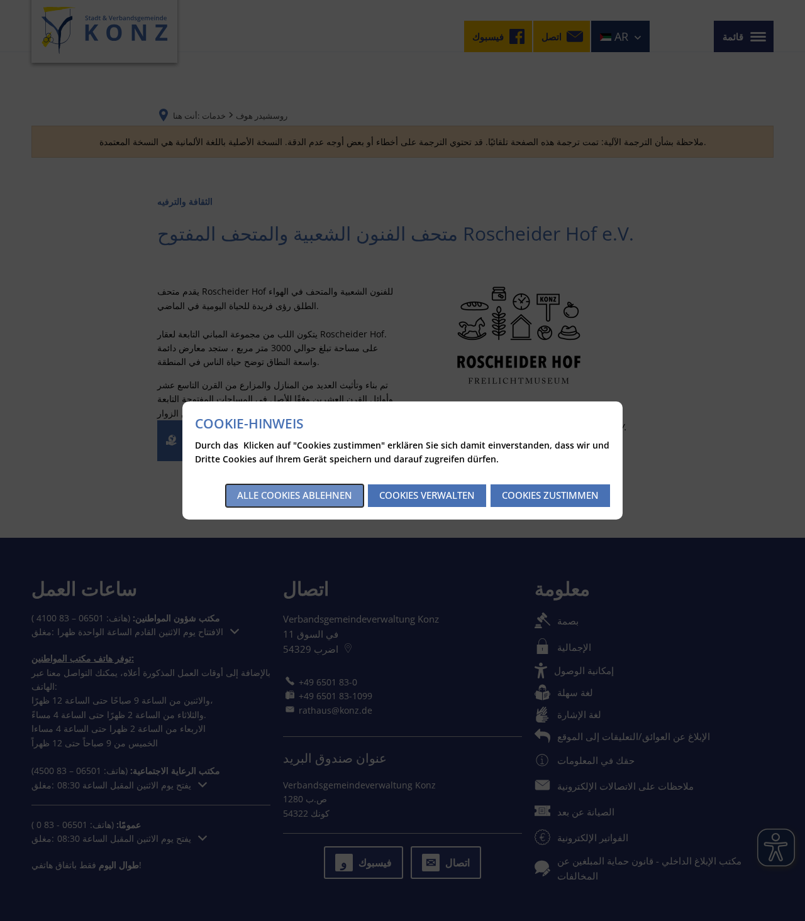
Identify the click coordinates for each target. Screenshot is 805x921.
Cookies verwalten (427, 495)
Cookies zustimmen (550, 495)
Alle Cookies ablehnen (294, 495)
